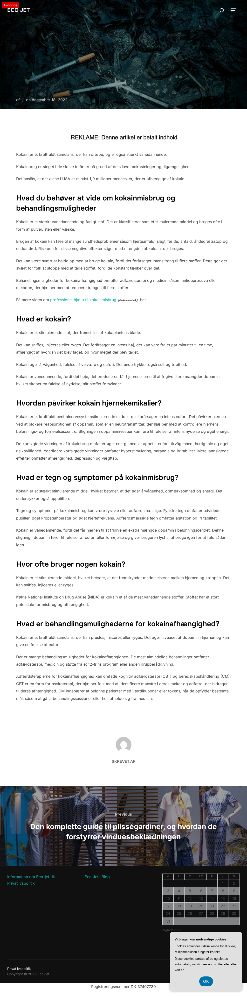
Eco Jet (18, 10)
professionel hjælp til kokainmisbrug (83, 299)
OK (206, 981)
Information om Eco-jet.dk (31, 876)
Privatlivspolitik (21, 883)
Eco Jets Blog (97, 876)
